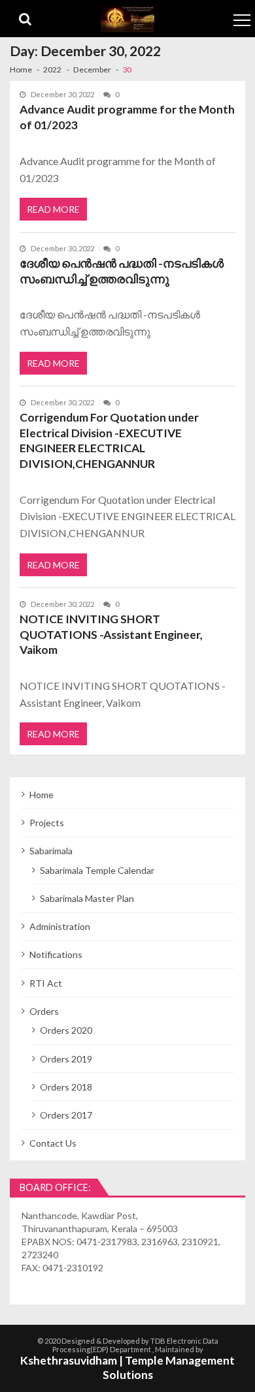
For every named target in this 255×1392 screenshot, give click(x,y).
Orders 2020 (66, 1030)
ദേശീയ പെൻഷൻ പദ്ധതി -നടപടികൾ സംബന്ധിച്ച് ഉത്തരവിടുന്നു (122, 271)
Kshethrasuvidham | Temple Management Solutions (127, 1367)
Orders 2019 (66, 1058)
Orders (44, 1011)
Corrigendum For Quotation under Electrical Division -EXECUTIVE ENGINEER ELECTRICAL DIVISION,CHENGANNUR (109, 440)
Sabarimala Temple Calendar (97, 870)
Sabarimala (51, 850)
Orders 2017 (66, 1115)
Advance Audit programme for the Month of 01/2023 (127, 117)
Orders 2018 (66, 1086)
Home (41, 794)
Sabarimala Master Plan (87, 898)
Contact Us (52, 1143)
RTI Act (45, 983)
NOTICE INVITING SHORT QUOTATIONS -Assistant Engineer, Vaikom (111, 634)
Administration (59, 926)
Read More (53, 209)
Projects (46, 822)
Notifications (55, 954)
